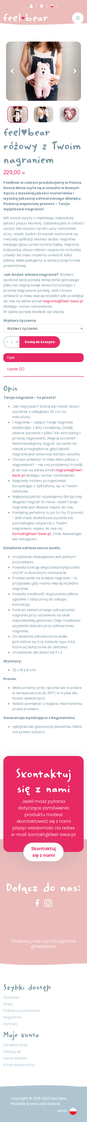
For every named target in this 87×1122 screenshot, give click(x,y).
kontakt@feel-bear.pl (31, 533)
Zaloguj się (12, 1051)
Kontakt (10, 1023)
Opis (11, 357)
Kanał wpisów (15, 1058)
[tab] (43, 357)
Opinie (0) (16, 369)
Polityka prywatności (21, 1010)
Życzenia (11, 997)
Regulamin (12, 1017)
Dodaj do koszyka (40, 342)
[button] (54, 6)
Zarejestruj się (15, 1044)
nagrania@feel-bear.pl (63, 301)
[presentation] (12, 71)
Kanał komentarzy (19, 1064)
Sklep (8, 1004)
